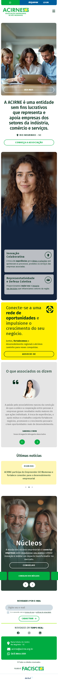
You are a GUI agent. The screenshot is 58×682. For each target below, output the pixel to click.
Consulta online (46, 2)
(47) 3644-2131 (18, 653)
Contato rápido (10, 2)
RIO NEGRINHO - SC (30, 135)
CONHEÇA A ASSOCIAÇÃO (29, 142)
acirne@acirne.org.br (22, 649)
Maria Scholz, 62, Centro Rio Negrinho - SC (20, 643)
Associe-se (29, 354)
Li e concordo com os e (30, 612)
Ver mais (28, 89)
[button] (25, 487)
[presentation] (22, 442)
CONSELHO (29, 565)
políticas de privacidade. (43, 612)
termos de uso (29, 612)
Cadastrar (27, 618)
